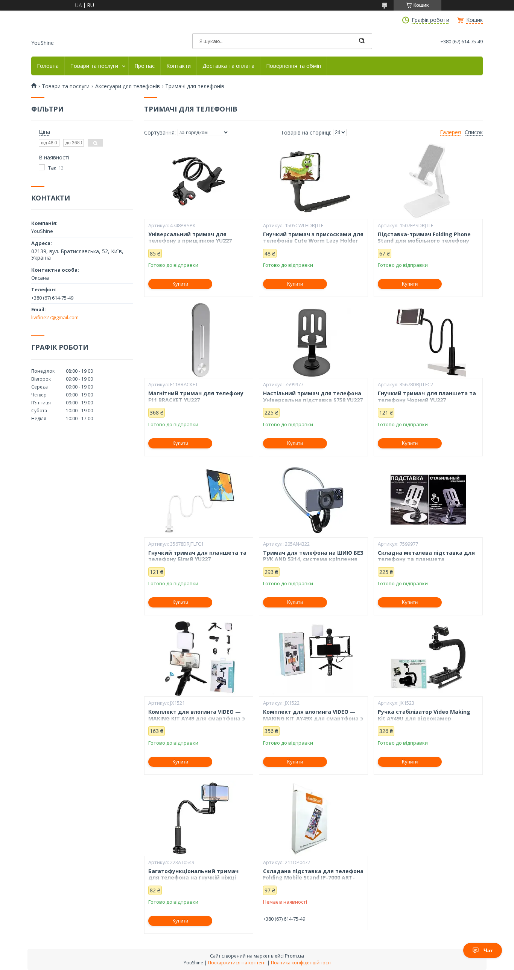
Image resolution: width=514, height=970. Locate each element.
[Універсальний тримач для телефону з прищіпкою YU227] (198, 181)
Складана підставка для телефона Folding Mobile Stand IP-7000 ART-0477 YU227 (313, 878)
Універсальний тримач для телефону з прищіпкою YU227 (190, 237)
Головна (48, 66)
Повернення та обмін (293, 66)
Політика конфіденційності (301, 962)
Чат (488, 950)
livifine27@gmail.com (55, 317)
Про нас (144, 66)
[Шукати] (361, 41)
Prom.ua (294, 955)
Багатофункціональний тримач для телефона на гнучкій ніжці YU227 (193, 878)
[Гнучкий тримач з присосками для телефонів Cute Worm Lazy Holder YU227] (313, 181)
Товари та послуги (94, 66)
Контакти (178, 66)
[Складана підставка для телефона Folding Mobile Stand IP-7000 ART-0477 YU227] (313, 818)
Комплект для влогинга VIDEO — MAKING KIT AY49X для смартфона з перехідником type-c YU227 (313, 718)
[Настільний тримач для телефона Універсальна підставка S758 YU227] (313, 340)
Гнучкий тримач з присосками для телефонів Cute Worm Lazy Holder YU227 (313, 241)
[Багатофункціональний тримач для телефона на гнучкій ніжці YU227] (198, 818)
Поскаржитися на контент (237, 962)
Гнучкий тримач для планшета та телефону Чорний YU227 (427, 396)
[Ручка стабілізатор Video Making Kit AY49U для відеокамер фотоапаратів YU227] (428, 658)
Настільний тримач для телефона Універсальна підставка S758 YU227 (313, 396)
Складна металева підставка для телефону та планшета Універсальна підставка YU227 (426, 559)
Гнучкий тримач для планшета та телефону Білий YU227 (197, 556)
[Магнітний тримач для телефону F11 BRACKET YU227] (198, 340)
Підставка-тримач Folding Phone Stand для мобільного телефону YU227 (424, 241)
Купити (180, 284)
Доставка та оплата (228, 66)
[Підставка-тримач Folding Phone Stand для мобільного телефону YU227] (428, 181)
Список (474, 132)
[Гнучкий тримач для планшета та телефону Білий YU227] (198, 499)
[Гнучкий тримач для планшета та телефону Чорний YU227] (428, 340)
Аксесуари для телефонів (127, 86)
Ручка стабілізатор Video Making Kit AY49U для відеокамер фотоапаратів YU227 (424, 718)
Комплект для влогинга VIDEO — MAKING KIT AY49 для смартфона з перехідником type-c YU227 (196, 718)
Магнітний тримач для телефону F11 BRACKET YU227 (195, 396)
